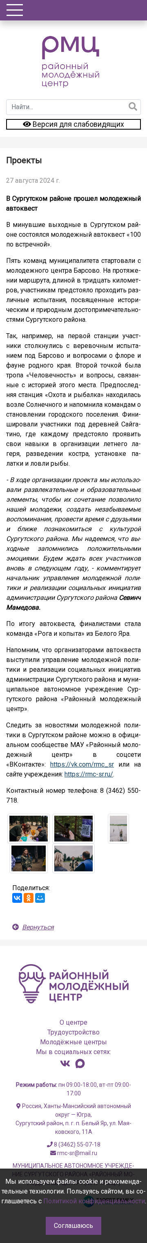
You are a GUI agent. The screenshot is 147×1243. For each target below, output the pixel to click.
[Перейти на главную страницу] (73, 61)
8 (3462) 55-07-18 (76, 1144)
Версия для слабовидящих (77, 124)
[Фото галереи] (28, 829)
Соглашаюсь (73, 1226)
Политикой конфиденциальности (94, 1201)
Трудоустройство (73, 1032)
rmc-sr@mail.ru (76, 1153)
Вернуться (38, 927)
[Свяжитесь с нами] (64, 1063)
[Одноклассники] (28, 898)
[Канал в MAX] (80, 1063)
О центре (73, 1022)
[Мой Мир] (40, 898)
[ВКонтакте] (17, 898)
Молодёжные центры (73, 1042)
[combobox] (73, 107)
